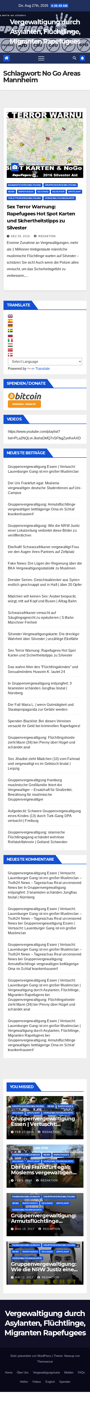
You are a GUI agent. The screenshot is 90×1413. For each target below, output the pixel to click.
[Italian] (10, 340)
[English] (10, 316)
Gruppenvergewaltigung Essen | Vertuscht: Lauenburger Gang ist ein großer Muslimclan (42, 928)
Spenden (64, 1381)
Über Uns (23, 1372)
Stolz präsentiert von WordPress (31, 1356)
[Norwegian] (10, 350)
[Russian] (10, 335)
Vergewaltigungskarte (59, 198)
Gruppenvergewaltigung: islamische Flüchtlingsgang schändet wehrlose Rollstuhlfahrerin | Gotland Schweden (37, 837)
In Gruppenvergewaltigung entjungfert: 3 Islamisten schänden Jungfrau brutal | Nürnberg (40, 688)
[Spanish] (10, 321)
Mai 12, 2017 (24, 1277)
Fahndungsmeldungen (26, 1155)
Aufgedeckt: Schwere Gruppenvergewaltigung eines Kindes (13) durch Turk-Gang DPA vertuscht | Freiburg (44, 816)
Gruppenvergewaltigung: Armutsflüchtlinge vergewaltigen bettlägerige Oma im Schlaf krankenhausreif (41, 509)
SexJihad (42, 191)
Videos (36, 1381)
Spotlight (74, 191)
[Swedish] (10, 330)
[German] (10, 325)
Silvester (58, 191)
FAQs (81, 1372)
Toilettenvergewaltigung (24, 198)
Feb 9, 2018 (23, 1180)
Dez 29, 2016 (20, 236)
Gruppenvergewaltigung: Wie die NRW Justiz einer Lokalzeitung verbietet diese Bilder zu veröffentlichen (44, 530)
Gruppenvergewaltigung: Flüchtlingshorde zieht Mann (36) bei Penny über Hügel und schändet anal (41, 742)
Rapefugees (26, 191)
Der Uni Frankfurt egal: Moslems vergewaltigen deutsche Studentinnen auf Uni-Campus (44, 488)
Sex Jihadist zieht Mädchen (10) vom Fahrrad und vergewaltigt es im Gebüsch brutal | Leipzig (44, 763)
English (50, 1381)
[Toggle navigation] (41, 58)
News (11, 191)
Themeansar (45, 1361)
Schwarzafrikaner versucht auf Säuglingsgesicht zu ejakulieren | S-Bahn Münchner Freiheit (41, 617)
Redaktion (47, 236)
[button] (74, 58)
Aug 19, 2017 (25, 1229)
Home (8, 1372)
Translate (42, 368)
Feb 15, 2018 (24, 1132)
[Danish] (10, 354)
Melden (68, 1372)
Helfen (24, 1381)
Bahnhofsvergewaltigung (24, 185)
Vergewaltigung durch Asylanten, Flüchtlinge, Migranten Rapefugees (45, 31)
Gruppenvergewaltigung (60, 185)
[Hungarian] (10, 345)
